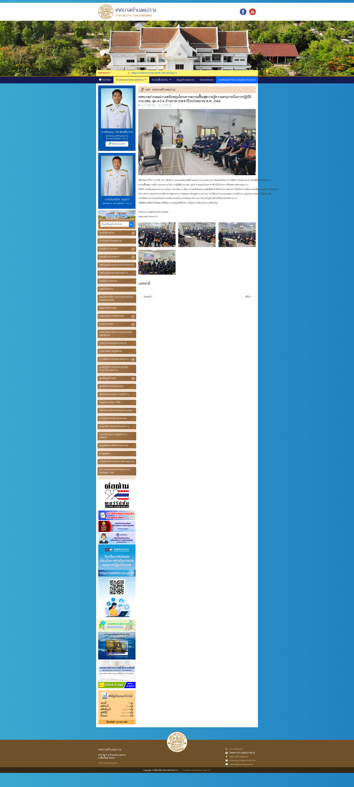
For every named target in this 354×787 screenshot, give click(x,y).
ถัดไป (248, 296)
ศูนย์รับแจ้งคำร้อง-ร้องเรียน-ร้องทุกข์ (237, 79)
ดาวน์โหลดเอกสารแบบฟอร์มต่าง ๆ (115, 359)
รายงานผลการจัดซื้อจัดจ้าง (112, 316)
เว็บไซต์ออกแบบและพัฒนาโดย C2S (196, 770)
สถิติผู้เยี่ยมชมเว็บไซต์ (120, 696)
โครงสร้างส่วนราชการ (109, 256)
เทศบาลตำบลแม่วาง (238, 756)
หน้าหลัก (106, 79)
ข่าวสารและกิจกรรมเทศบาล (130, 79)
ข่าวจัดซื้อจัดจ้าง (160, 79)
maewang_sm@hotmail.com (242, 760)
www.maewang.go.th (108, 762)
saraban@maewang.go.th (241, 764)
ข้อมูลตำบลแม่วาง (185, 79)
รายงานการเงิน (106, 324)
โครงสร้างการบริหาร (109, 248)
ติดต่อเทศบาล (206, 79)
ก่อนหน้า (147, 296)
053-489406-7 (236, 748)
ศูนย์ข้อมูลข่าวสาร (108, 378)
